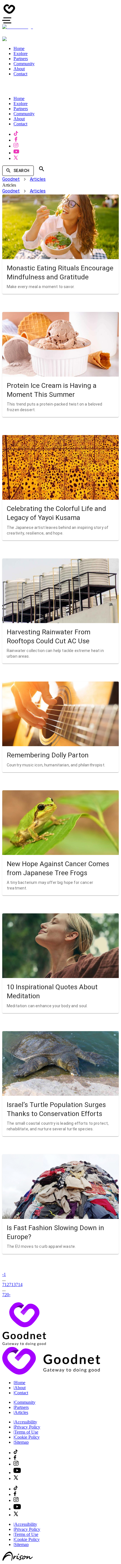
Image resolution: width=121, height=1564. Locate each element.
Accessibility (25, 1422)
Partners (21, 1407)
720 (5, 1294)
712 (5, 1284)
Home (19, 1382)
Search (21, 170)
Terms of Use (26, 1432)
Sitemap (21, 1442)
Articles (38, 179)
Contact (21, 1392)
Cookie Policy (27, 1437)
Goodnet (11, 179)
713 (12, 1284)
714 (19, 1284)
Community (24, 1402)
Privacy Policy (27, 1427)
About (20, 1387)
